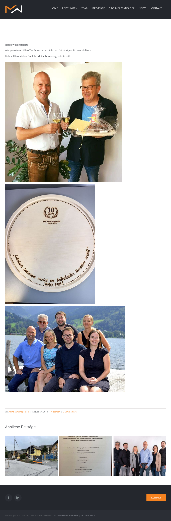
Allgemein (55, 411)
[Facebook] (8, 497)
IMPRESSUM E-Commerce (66, 515)
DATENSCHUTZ (87, 515)
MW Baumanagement (19, 411)
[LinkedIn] (18, 497)
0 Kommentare (70, 411)
